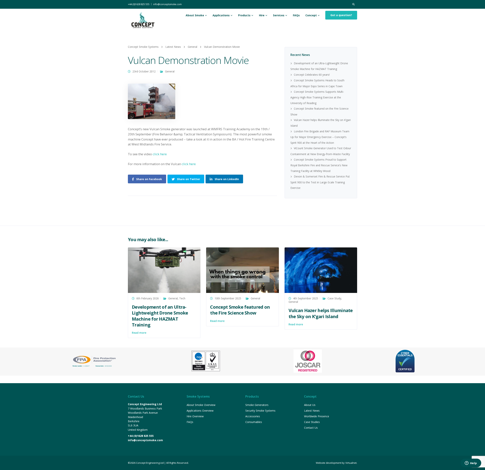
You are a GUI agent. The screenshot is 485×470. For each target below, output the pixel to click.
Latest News (312, 410)
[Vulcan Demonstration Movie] (151, 101)
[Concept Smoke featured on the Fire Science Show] (242, 270)
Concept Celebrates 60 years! (312, 74)
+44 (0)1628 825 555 (138, 4)
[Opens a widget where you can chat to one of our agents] (470, 463)
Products (244, 15)
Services (278, 15)
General (169, 71)
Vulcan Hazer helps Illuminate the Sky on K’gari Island (321, 313)
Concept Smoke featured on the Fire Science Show (240, 310)
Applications (221, 15)
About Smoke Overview (201, 405)
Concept (311, 15)
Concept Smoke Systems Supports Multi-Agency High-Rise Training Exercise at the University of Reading (317, 97)
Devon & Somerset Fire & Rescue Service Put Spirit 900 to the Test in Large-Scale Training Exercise (320, 182)
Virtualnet (351, 463)
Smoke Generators (256, 405)
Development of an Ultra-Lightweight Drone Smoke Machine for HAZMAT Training (160, 316)
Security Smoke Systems (260, 410)
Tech (182, 298)
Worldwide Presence (316, 416)
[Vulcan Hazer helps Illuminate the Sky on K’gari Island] (321, 270)
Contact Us (311, 427)
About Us (309, 405)
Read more (139, 332)
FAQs (296, 15)
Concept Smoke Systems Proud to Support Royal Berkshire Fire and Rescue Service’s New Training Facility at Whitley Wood (318, 165)
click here (160, 154)
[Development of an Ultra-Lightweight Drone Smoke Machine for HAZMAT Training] (164, 270)
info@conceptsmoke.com (167, 4)
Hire (261, 15)
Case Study (334, 298)
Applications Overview (200, 410)
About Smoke (195, 15)
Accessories (252, 416)
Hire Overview (195, 416)
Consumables (253, 422)
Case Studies (312, 422)
